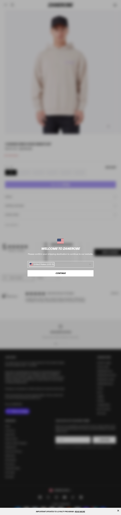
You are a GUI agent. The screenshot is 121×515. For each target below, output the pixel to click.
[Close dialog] (118, 510)
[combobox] (42, 264)
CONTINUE (60, 273)
